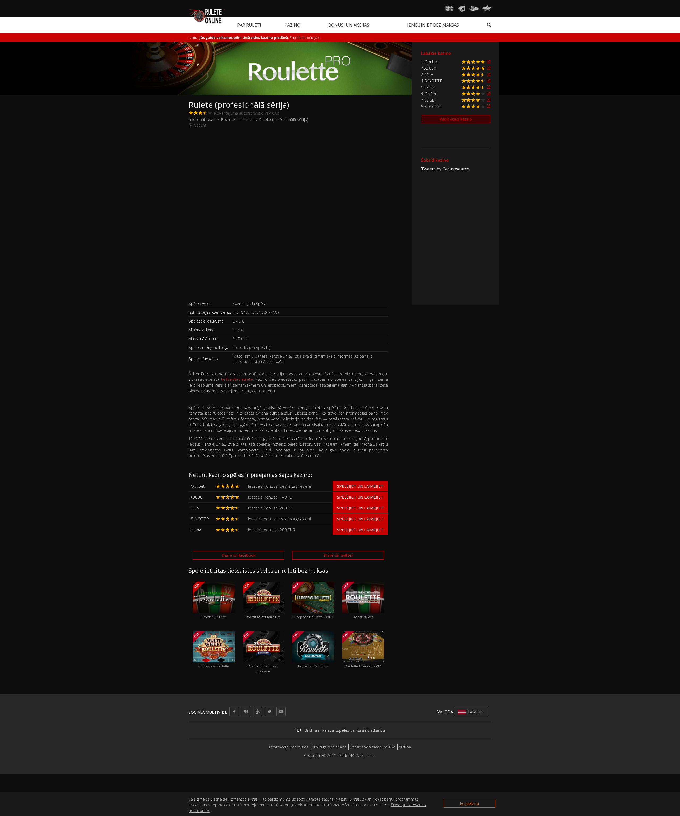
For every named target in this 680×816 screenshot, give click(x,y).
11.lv (195, 507)
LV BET (430, 100)
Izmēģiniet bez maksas (433, 25)
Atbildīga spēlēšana (329, 747)
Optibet (198, 486)
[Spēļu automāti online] (450, 8)
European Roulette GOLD (312, 600)
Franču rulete (357, 600)
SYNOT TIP (200, 518)
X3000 (196, 497)
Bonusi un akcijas (348, 25)
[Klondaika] (488, 106)
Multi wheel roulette (211, 649)
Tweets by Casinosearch (445, 169)
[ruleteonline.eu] (207, 15)
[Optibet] (488, 61)
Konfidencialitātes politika (372, 747)
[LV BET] (488, 99)
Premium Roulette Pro (262, 600)
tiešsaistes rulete (237, 379)
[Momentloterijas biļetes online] (486, 8)
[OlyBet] (488, 93)
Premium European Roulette (261, 652)
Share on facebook (238, 555)
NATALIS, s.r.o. (362, 755)
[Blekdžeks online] (462, 8)
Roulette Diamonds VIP (361, 649)
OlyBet (430, 93)
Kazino (292, 25)
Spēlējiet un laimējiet (360, 486)
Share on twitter (338, 555)
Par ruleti (249, 25)
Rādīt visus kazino (455, 119)
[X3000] (488, 67)
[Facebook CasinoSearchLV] (234, 711)
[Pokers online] (474, 8)
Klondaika (432, 106)
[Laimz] (488, 87)
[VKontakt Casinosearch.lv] (245, 711)
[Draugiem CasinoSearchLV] (257, 711)
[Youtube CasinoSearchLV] (281, 711)
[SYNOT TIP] (488, 80)
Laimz (196, 529)
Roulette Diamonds (310, 649)
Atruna (405, 747)
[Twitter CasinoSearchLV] (269, 711)
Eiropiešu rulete (209, 600)
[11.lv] (488, 74)
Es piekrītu (469, 803)
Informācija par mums (288, 747)
